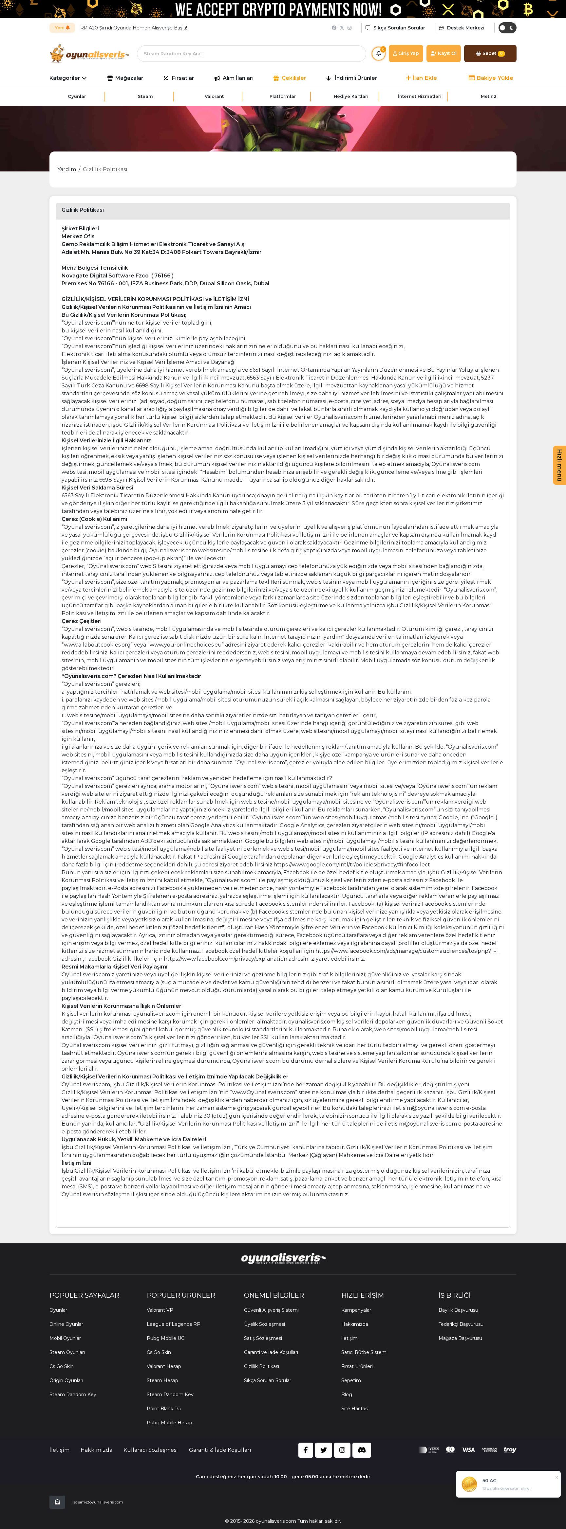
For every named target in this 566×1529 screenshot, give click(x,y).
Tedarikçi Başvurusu (461, 1324)
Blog (346, 1394)
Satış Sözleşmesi (263, 1338)
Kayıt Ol (447, 53)
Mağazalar (129, 78)
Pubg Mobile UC (165, 1338)
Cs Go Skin (61, 1366)
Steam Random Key (72, 1394)
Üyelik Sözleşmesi (264, 1324)
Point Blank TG (164, 1409)
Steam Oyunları (67, 1352)
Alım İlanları (238, 78)
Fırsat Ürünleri (357, 1366)
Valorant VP (160, 1310)
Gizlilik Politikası (105, 169)
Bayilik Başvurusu (458, 1310)
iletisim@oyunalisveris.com (97, 1502)
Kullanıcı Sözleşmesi (150, 1450)
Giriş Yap (408, 53)
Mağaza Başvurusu (460, 1338)
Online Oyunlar (66, 1324)
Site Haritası (354, 1409)
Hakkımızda (354, 1324)
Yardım (66, 169)
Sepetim (351, 1380)
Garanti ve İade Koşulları (271, 1352)
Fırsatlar (183, 78)
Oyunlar (58, 1310)
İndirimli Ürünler (356, 78)
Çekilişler (294, 78)
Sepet (492, 53)
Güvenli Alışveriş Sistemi (271, 1310)
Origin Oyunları (66, 1380)
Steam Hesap (162, 1380)
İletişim (349, 1338)
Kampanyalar (356, 1310)
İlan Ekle (424, 78)
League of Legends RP (173, 1324)
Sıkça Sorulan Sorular (267, 1380)
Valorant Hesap (164, 1366)
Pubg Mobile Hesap (169, 1423)
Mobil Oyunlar (65, 1338)
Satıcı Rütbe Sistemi (364, 1352)
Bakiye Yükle (494, 78)
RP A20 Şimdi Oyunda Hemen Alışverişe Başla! (133, 28)
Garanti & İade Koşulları (220, 1450)
